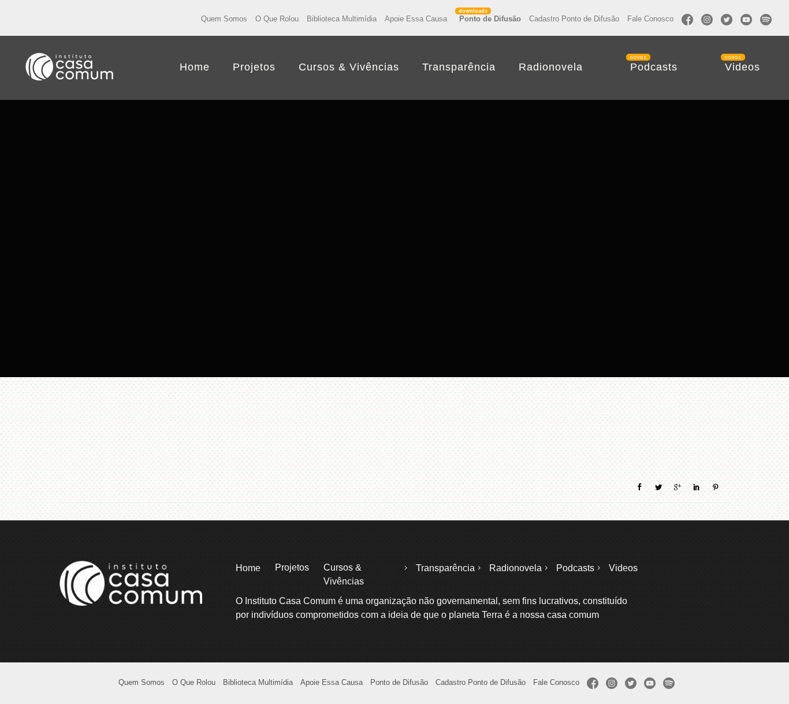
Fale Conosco (650, 18)
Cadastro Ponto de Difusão (574, 18)
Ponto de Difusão (490, 18)
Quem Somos (224, 18)
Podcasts (654, 67)
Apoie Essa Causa (416, 18)
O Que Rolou (277, 18)
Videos (742, 67)
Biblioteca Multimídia (342, 18)
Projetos (254, 67)
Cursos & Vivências (349, 67)
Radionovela (551, 67)
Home (195, 67)
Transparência (459, 67)
